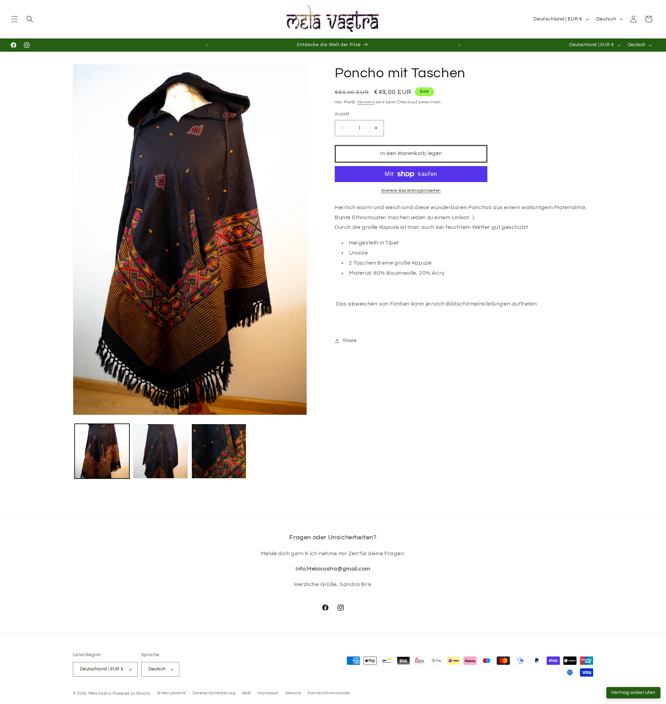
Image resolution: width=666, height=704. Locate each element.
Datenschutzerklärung (214, 693)
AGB (246, 693)
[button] (14, 19)
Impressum (268, 693)
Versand (366, 102)
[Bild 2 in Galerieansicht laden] (160, 451)
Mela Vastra (100, 693)
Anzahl (342, 114)
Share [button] (350, 340)
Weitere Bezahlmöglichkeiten (411, 190)
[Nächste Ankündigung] (459, 45)
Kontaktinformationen (329, 693)
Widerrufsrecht (171, 693)
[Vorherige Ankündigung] (206, 45)
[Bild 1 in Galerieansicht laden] (102, 451)
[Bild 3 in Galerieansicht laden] (218, 451)
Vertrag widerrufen (633, 692)
